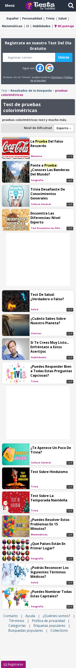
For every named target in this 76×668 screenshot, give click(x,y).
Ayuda (30, 615)
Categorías (17, 625)
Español (12, 18)
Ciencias (36, 333)
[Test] (41, 5)
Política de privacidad (48, 620)
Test (4, 90)
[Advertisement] (38, 259)
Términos (56, 77)
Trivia (50, 18)
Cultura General (41, 204)
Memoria (36, 156)
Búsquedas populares (25, 630)
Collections (59, 630)
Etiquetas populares (49, 625)
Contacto (10, 615)
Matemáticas (12, 26)
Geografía (37, 180)
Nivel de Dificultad (38, 128)
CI (27, 26)
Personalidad (32, 18)
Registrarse (15, 664)
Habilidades (41, 26)
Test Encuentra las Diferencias (47, 228)
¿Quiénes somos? (56, 615)
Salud (62, 18)
